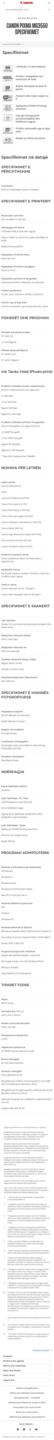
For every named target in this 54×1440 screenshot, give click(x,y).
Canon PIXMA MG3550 (12, 44)
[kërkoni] (4, 3)
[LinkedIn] (24, 1429)
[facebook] (18, 1429)
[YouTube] (36, 1429)
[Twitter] (30, 1429)
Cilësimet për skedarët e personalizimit (27, 1417)
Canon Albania (26, 1424)
